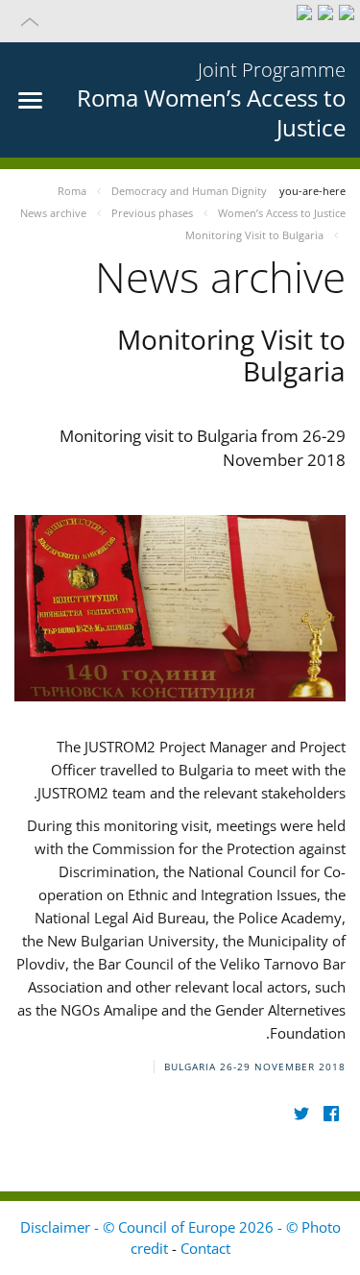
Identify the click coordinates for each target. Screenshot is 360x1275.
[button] (180, 21)
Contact (205, 1248)
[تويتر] (301, 1114)
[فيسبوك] (331, 1114)
